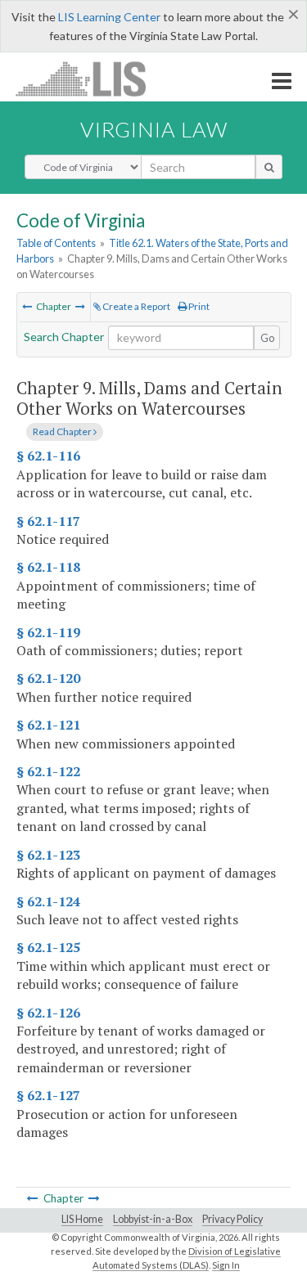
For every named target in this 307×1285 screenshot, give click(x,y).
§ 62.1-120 (48, 678)
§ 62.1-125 (48, 947)
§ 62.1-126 (48, 1013)
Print (198, 306)
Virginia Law (154, 129)
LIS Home (82, 1219)
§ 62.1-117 (48, 521)
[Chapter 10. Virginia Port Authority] (80, 306)
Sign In (226, 1265)
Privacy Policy (232, 1219)
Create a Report (135, 306)
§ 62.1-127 (48, 1095)
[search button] (268, 167)
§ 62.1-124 (48, 901)
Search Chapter (64, 337)
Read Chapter (63, 431)
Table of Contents (56, 242)
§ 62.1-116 (48, 456)
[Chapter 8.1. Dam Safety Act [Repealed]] (27, 306)
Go (267, 337)
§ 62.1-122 (48, 771)
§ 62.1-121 (48, 725)
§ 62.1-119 (48, 632)
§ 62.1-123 (48, 855)
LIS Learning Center (109, 17)
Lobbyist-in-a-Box (152, 1219)
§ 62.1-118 (48, 567)
